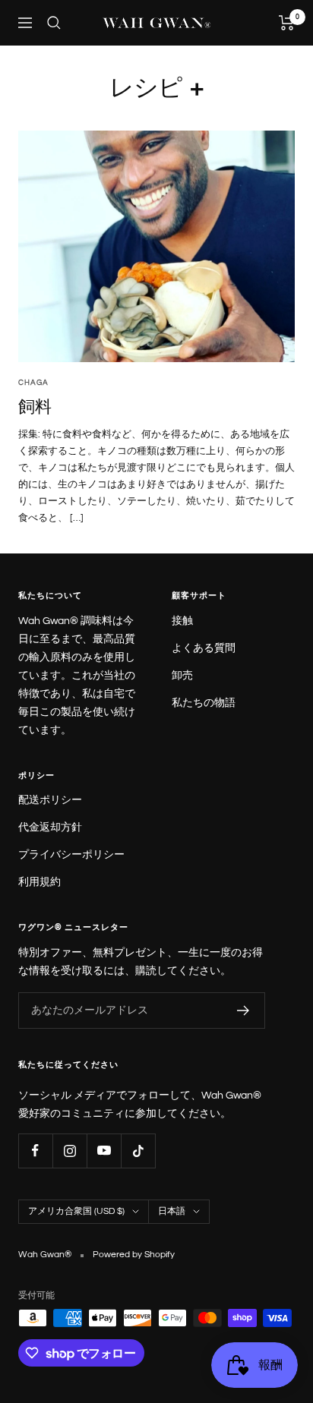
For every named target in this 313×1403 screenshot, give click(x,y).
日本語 (171, 1211)
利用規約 (39, 882)
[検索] (54, 23)
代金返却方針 (50, 827)
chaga (33, 382)
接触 (182, 621)
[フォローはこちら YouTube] (104, 1150)
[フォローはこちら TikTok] (138, 1150)
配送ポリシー (50, 800)
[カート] (287, 22)
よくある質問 (204, 648)
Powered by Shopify (134, 1255)
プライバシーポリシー (71, 855)
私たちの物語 (204, 703)
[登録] (243, 1010)
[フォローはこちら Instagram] (69, 1150)
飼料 (34, 406)
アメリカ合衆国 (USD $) (76, 1211)
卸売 (182, 675)
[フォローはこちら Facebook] (35, 1150)
